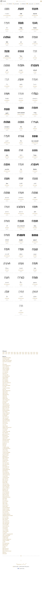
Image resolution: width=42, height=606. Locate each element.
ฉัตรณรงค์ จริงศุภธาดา (7, 382)
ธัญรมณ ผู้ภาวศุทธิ (6, 407)
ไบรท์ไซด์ (4, 547)
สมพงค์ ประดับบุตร (6, 509)
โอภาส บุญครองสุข (6, 543)
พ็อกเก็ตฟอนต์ (5, 435)
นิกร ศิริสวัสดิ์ (5, 415)
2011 (9, 353)
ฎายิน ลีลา (4, 389)
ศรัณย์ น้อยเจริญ (6, 484)
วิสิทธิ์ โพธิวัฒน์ (5, 470)
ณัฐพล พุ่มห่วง (5, 392)
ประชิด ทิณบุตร (5, 428)
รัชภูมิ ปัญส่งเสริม (6, 457)
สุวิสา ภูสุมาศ (5, 499)
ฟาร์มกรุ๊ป (4, 445)
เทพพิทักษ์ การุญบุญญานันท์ (8, 534)
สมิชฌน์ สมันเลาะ (6, 505)
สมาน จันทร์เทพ (5, 511)
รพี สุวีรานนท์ (5, 461)
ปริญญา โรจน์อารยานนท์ (7, 427)
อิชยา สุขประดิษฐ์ (5, 518)
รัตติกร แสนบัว (5, 459)
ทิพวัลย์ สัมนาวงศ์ (6, 403)
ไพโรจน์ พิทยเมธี (5, 549)
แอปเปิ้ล (4, 541)
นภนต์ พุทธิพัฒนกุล (6, 419)
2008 (17, 353)
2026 (3, 352)
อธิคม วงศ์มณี (5, 519)
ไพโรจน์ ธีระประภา (6, 548)
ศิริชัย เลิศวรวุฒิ (5, 480)
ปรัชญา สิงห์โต (5, 426)
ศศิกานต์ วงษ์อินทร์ (6, 488)
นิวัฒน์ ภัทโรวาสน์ (6, 416)
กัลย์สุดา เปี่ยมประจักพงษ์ (7, 360)
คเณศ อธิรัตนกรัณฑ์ (6, 376)
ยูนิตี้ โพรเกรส (5, 456)
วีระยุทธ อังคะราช (6, 468)
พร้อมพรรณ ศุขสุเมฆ (6, 439)
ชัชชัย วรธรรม (5, 384)
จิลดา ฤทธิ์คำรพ (5, 381)
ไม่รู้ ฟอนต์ (4, 552)
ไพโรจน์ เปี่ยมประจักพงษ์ (7, 551)
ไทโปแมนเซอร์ (5, 545)
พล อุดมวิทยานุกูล (6, 441)
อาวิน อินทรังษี (5, 527)
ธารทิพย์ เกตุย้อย (6, 414)
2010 (12, 353)
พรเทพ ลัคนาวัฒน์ (6, 440)
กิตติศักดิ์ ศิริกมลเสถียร (7, 357)
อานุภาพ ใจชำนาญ (6, 526)
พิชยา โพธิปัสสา (5, 432)
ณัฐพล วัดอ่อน (5, 393)
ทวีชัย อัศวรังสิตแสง (6, 405)
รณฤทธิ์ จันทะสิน (5, 460)
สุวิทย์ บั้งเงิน (5, 498)
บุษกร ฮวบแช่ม (5, 423)
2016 (31, 352)
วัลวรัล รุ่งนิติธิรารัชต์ (6, 469)
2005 (26, 353)
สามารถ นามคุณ (5, 516)
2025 (6, 352)
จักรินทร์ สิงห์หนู (5, 377)
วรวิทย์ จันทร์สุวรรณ (6, 474)
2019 (23, 352)
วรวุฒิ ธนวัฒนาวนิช (6, 473)
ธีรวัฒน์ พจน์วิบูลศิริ (6, 410)
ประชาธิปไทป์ (5, 430)
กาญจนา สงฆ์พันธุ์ (6, 369)
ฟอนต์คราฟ (5, 443)
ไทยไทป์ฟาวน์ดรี (5, 544)
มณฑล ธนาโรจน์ (5, 451)
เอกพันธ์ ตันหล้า (5, 537)
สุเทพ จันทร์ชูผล (5, 501)
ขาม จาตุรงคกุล (5, 372)
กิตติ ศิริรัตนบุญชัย (6, 359)
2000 (37, 353)
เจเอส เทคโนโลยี (5, 530)
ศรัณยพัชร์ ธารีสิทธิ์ (6, 485)
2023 (12, 352)
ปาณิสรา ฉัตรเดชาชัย (6, 431)
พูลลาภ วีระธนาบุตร (6, 434)
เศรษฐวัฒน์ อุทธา (6, 536)
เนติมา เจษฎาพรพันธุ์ (6, 535)
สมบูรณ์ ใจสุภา (5, 506)
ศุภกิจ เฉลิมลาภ (5, 478)
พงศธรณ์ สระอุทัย (6, 436)
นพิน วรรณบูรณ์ (5, 418)
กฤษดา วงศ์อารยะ (6, 367)
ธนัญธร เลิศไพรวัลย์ (6, 413)
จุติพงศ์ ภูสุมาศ (5, 378)
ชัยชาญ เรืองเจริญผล (6, 385)
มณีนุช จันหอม (5, 449)
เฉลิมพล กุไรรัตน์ (5, 531)
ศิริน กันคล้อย (5, 481)
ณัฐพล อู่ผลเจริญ (6, 394)
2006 (23, 353)
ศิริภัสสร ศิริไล (5, 482)
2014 (37, 352)
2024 (9, 352)
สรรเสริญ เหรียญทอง (6, 514)
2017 (29, 352)
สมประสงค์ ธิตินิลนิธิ (6, 507)
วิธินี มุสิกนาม (5, 465)
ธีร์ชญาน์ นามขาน (6, 409)
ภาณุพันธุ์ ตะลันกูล (6, 447)
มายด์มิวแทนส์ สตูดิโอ (6, 452)
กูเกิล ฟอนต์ (5, 364)
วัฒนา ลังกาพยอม (6, 463)
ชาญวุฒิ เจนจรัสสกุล (6, 388)
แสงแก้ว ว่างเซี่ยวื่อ (6, 540)
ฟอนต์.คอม (5, 444)
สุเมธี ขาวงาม (5, 502)
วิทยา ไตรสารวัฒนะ (6, 464)
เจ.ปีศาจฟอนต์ (5, 528)
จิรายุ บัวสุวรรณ (5, 380)
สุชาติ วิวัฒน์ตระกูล (6, 491)
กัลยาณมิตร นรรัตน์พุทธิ (7, 361)
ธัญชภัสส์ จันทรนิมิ (6, 406)
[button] (9, 4)
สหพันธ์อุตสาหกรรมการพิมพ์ (8, 515)
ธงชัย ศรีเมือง (5, 411)
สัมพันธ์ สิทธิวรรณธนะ (6, 497)
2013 (3, 353)
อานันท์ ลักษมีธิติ (5, 524)
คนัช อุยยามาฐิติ (5, 374)
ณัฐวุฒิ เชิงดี (5, 397)
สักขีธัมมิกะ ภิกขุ (5, 489)
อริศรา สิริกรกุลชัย (6, 523)
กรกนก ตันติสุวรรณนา (7, 365)
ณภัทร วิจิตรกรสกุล (6, 399)
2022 (15, 352)
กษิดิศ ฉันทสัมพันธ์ (6, 368)
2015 (34, 352)
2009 (15, 353)
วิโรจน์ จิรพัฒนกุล (6, 472)
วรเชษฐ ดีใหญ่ (5, 476)
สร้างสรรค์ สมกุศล (6, 513)
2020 (20, 352)
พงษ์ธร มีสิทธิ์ (5, 438)
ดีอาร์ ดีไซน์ (4, 402)
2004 (29, 353)
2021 (17, 352)
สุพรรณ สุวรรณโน (6, 495)
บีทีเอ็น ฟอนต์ (5, 422)
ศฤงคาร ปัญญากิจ (6, 486)
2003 (31, 353)
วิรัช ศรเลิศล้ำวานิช (6, 466)
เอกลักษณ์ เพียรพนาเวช (7, 539)
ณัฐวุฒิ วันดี (5, 395)
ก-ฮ (3, 363)
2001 (34, 353)
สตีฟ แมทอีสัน (5, 503)
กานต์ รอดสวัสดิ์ (5, 370)
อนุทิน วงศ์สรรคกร (6, 522)
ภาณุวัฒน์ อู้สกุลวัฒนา (6, 448)
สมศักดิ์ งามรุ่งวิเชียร (6, 510)
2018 (26, 352)
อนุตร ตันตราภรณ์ (6, 520)
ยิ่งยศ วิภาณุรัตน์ (6, 455)
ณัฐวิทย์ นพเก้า (5, 398)
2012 (6, 353)
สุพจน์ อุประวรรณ (6, 494)
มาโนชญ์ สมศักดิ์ (5, 453)
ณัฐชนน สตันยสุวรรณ (6, 390)
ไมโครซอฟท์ (5, 553)
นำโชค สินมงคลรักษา (6, 420)
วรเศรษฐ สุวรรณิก (6, 477)
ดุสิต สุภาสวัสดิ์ (5, 401)
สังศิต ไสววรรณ (5, 490)
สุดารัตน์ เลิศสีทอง (6, 493)
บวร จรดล (4, 424)
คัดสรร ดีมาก (5, 373)
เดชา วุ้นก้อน (5, 532)
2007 (20, 353)
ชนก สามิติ (4, 386)
